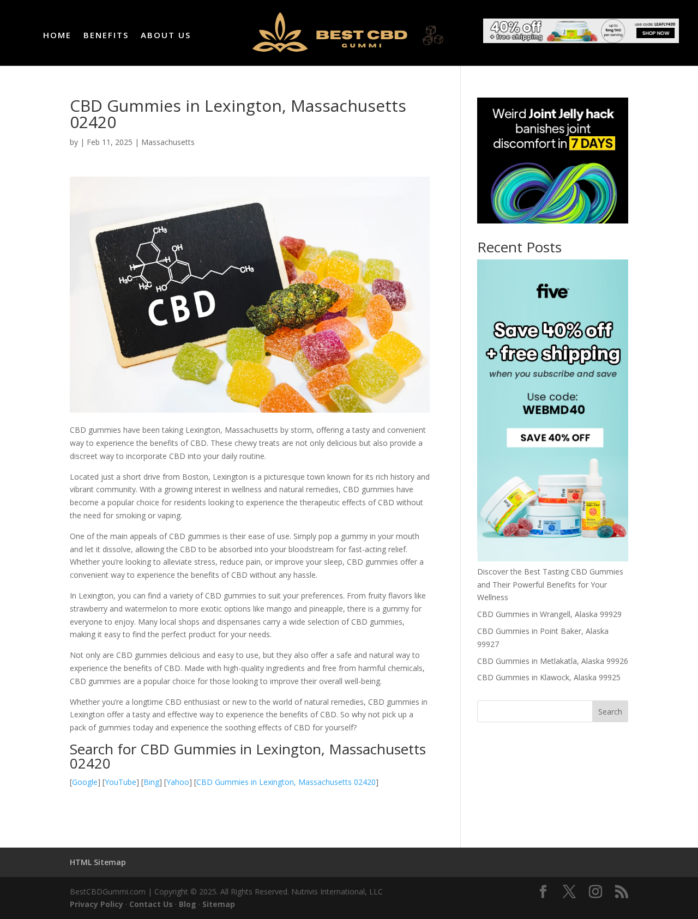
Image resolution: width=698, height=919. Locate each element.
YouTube (120, 782)
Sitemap (218, 904)
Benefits (106, 35)
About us (166, 35)
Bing (151, 782)
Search (610, 711)
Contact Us (151, 904)
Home (57, 35)
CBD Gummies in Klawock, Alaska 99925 (549, 677)
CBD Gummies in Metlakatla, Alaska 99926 (552, 661)
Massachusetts (168, 142)
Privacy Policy (96, 904)
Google (85, 782)
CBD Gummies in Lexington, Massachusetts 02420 (286, 782)
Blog (187, 904)
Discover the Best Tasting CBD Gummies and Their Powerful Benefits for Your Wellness (550, 584)
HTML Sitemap (98, 862)
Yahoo (177, 782)
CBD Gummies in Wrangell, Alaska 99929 (549, 614)
